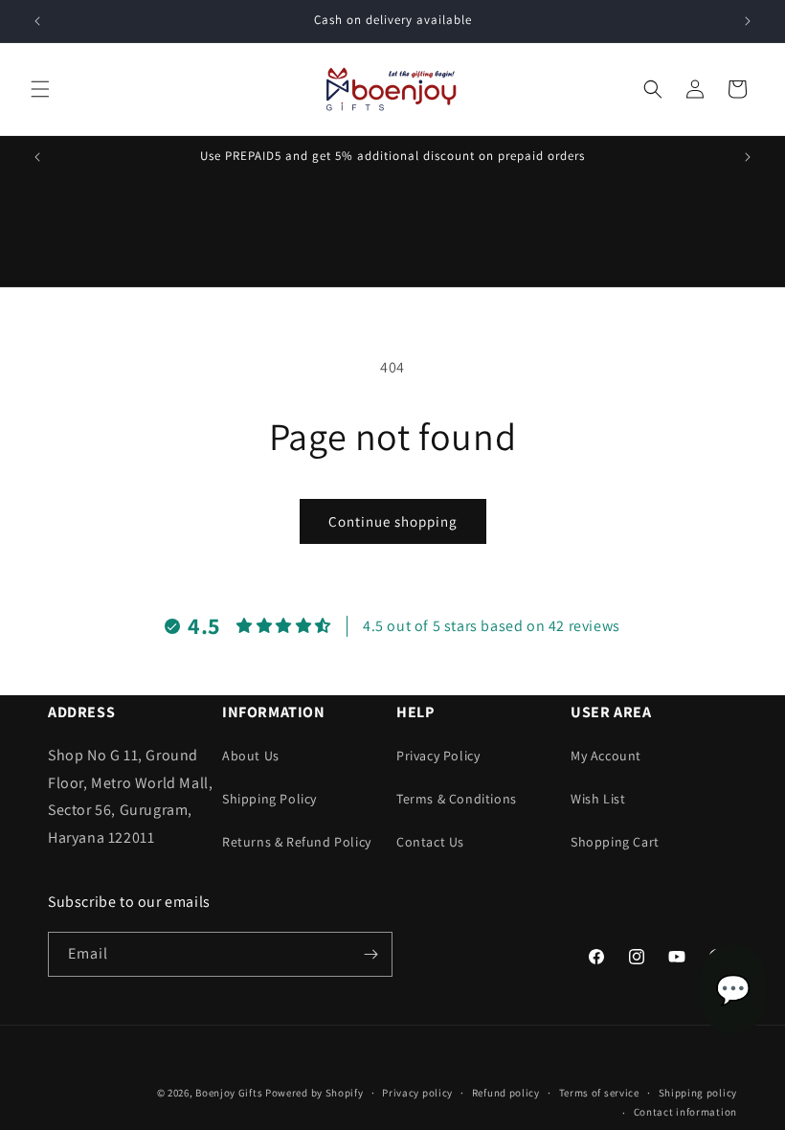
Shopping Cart (615, 841)
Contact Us (430, 841)
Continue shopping (393, 521)
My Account (606, 755)
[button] (40, 89)
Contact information (685, 1112)
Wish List (598, 798)
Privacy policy (417, 1092)
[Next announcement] (748, 21)
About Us (251, 755)
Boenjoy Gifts (228, 1092)
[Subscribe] (370, 954)
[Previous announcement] (37, 21)
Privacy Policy (438, 755)
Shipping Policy (269, 798)
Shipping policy (698, 1092)
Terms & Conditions (456, 798)
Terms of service (599, 1092)
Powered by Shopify (314, 1092)
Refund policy (506, 1092)
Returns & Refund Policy (296, 841)
